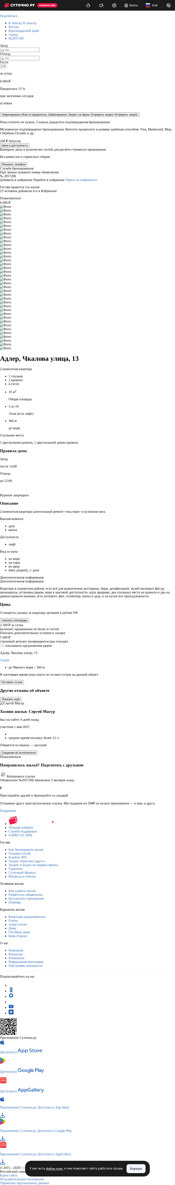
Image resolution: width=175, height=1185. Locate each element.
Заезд (4, 45)
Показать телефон (14, 164)
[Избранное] (114, 5)
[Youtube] (11, 1007)
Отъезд (5, 54)
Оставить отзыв (12, 682)
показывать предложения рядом (28, 645)
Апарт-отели (18, 924)
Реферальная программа (26, 962)
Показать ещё (11, 699)
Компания (16, 950)
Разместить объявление (25, 894)
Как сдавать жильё (22, 891)
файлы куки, (54, 1169)
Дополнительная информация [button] (22, 577)
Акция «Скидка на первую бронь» (34, 865)
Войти (134, 5)
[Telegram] (11, 985)
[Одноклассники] (11, 991)
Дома (12, 928)
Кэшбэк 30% (18, 857)
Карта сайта (8, 1175)
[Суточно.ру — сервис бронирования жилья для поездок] (19, 5)
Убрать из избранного (81, 180)
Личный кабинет (21, 827)
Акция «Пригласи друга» (27, 861)
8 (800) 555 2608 (20, 835)
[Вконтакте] (11, 1002)
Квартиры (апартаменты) (27, 917)
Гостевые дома (19, 932)
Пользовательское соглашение (22, 1179)
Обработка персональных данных (24, 1183)
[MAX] (11, 996)
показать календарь (15, 620)
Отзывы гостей (20, 853)
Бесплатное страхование (26, 898)
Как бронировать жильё (26, 849)
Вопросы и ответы (22, 876)
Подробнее (8, 811)
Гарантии (15, 869)
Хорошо (136, 1168)
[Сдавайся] (88, 5)
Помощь (15, 902)
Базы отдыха (18, 936)
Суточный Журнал (22, 872)
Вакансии (16, 954)
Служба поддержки (23, 831)
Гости (4, 62)
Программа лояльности (25, 965)
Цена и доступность (15, 145)
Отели (13, 920)
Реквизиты (16, 958)
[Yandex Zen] (11, 1013)
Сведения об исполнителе (19, 752)
